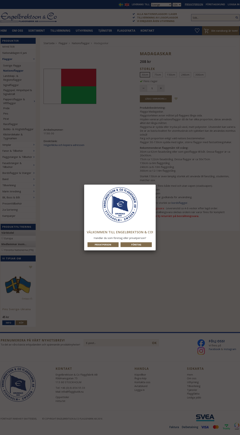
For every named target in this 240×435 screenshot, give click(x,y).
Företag (136, 244)
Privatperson (103, 244)
